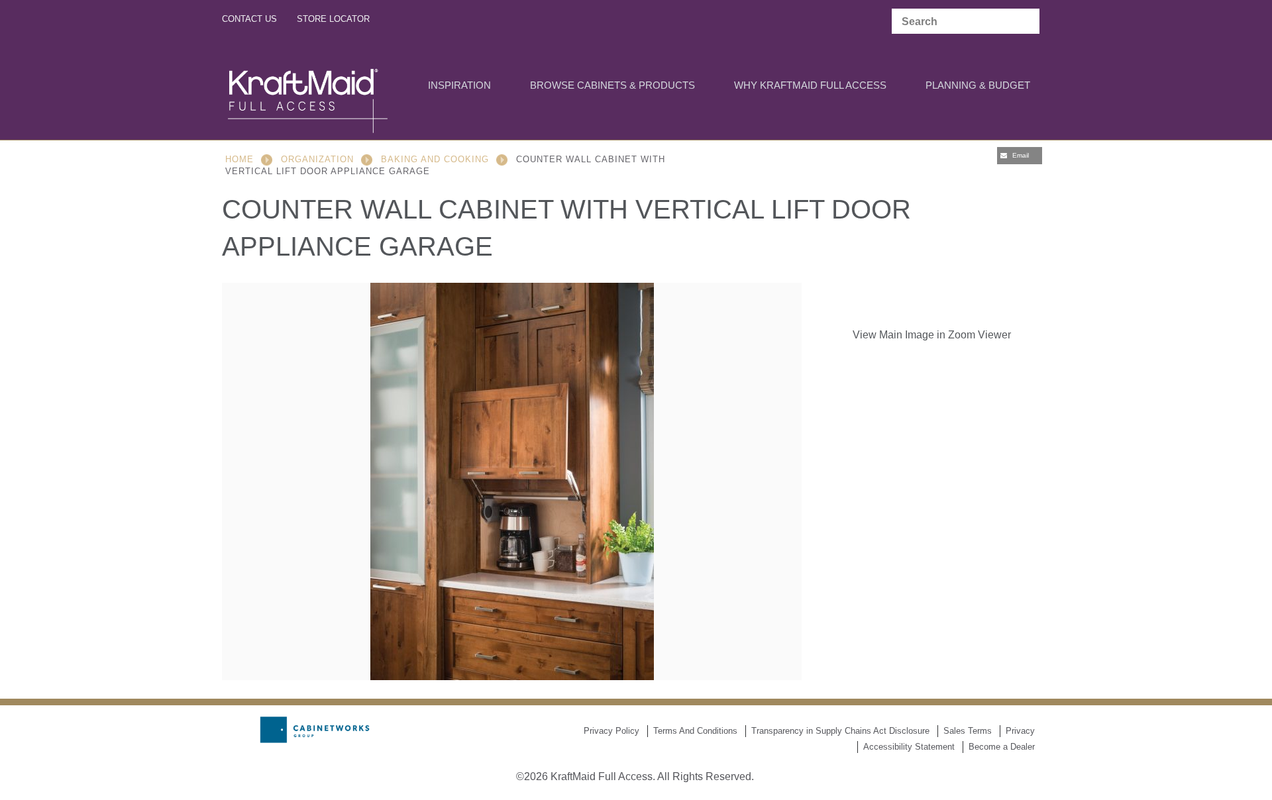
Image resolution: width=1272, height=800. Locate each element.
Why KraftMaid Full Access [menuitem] (810, 85)
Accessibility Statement (909, 747)
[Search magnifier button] (1026, 22)
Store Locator (333, 19)
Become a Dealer (1002, 747)
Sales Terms (967, 731)
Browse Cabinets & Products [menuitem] (612, 85)
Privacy (1020, 731)
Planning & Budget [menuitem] (978, 85)
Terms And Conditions (695, 731)
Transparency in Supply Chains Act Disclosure (840, 731)
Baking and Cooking (435, 159)
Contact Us (249, 19)
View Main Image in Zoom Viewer (932, 334)
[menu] (636, 86)
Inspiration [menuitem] (459, 85)
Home (239, 159)
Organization (317, 159)
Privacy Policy (611, 731)
